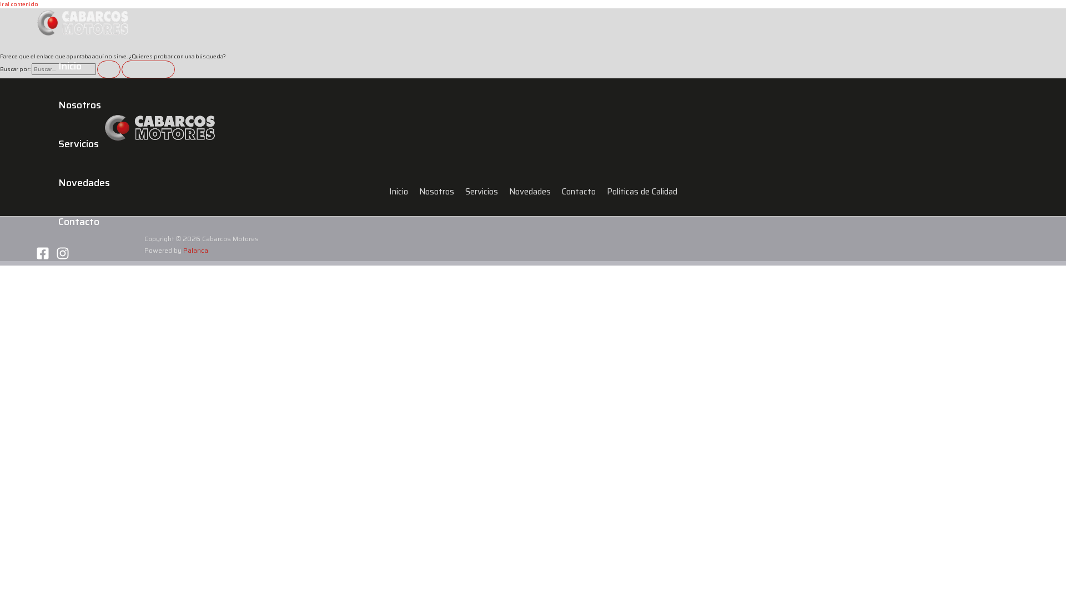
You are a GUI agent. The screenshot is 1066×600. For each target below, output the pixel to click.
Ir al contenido (19, 4)
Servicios (78, 144)
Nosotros (79, 105)
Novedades (84, 183)
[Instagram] (62, 258)
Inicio (70, 66)
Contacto (78, 221)
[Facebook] (42, 258)
